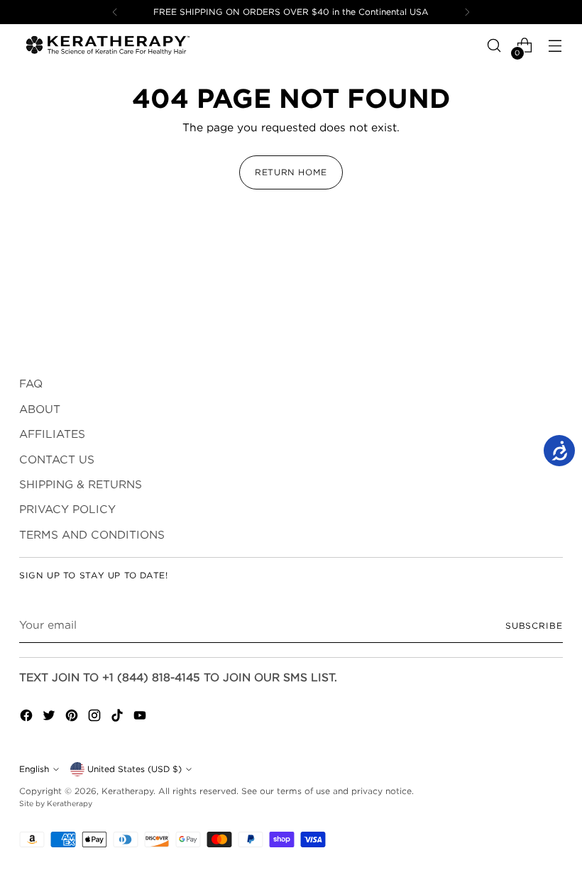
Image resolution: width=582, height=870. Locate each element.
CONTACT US (56, 459)
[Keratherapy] (108, 45)
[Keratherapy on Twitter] (50, 717)
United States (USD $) (134, 768)
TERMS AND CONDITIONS (92, 535)
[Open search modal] (494, 45)
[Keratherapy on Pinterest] (73, 717)
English (34, 768)
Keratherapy (127, 790)
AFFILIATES (52, 434)
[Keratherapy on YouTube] (141, 717)
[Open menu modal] (555, 45)
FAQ (31, 384)
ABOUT (39, 409)
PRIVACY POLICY (67, 509)
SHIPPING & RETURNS (80, 484)
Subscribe (534, 625)
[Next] (467, 12)
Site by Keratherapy (55, 803)
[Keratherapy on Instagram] (95, 717)
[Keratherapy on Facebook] (27, 717)
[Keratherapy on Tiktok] (118, 717)
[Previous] (115, 12)
